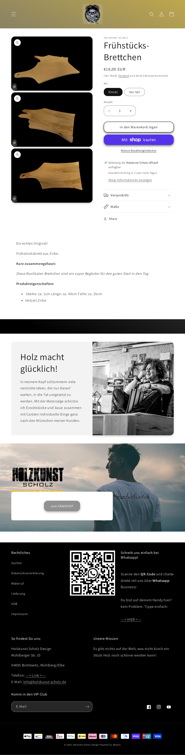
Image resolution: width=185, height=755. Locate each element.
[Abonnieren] (87, 706)
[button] (13, 14)
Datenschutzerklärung (27, 573)
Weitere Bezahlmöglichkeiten (139, 150)
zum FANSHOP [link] (62, 506)
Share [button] (113, 219)
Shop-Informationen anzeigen (130, 180)
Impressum (19, 614)
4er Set (134, 92)
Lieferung (18, 594)
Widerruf (17, 583)
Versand (123, 75)
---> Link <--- (35, 675)
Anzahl (108, 102)
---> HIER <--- (131, 619)
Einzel (113, 92)
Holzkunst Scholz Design (86, 744)
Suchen (16, 563)
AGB (14, 604)
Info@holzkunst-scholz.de (44, 681)
